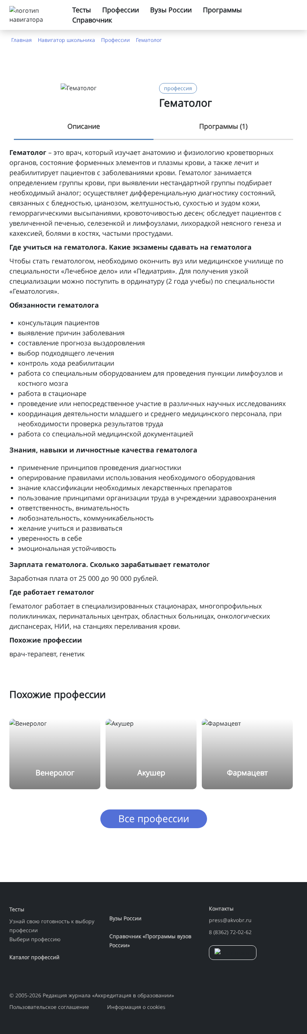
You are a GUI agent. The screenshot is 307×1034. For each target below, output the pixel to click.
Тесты (81, 9)
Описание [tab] (83, 126)
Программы (222, 9)
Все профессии (153, 818)
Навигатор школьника (66, 39)
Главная (21, 39)
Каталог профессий (34, 957)
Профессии (120, 9)
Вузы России (171, 9)
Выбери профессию (35, 939)
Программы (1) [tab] (223, 126)
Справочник (92, 19)
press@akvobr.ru (230, 920)
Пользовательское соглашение (49, 1006)
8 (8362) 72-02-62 (230, 932)
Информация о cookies (136, 1006)
